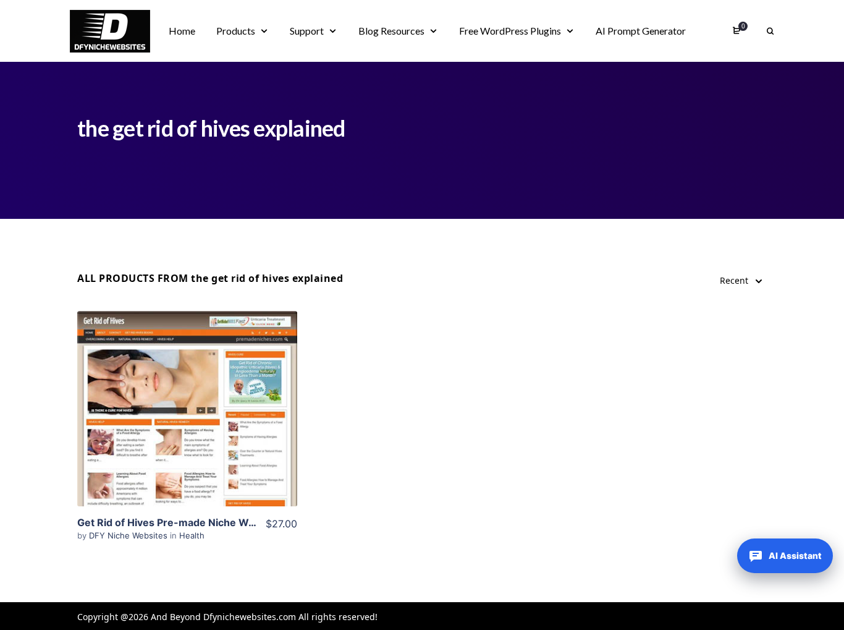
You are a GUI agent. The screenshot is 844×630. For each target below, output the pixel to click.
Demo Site (187, 428)
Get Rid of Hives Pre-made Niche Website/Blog (190, 522)
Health (192, 535)
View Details (187, 390)
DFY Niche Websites (129, 535)
